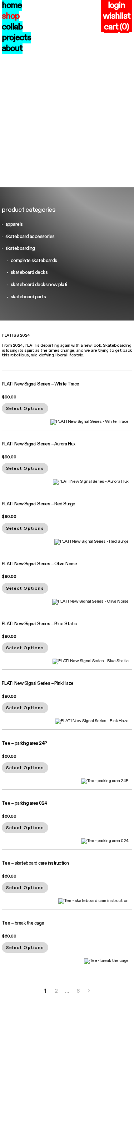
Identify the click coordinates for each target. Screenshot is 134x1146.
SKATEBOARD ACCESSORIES (30, 236)
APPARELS (14, 224)
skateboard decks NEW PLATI (39, 284)
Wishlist (116, 16)
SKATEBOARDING (20, 248)
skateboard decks (29, 272)
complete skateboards (34, 260)
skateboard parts (28, 296)
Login (116, 5)
